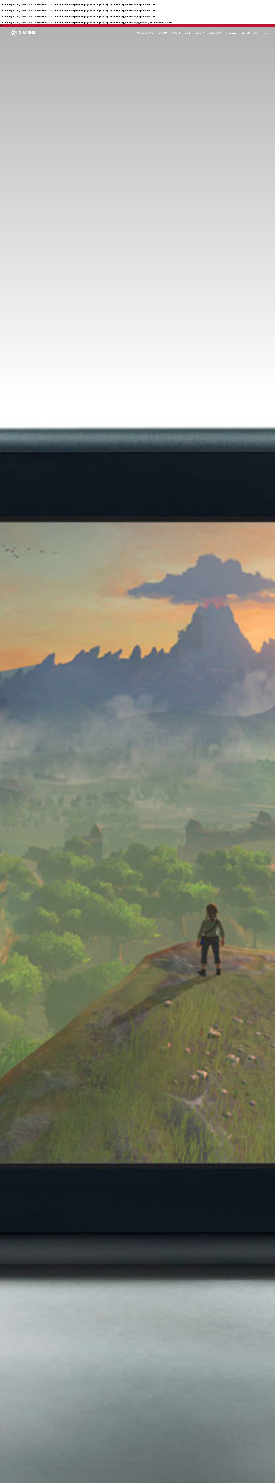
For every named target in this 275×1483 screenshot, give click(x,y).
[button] (264, 33)
